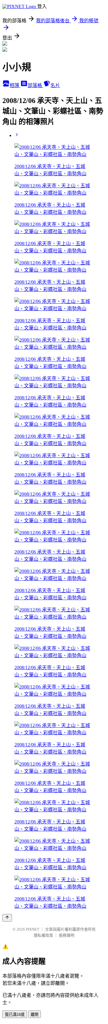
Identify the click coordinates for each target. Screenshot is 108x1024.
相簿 (15, 85)
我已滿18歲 (15, 1014)
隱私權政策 (43, 935)
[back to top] (7, 918)
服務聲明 (66, 935)
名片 (55, 85)
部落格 (35, 85)
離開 (34, 1014)
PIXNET (32, 929)
